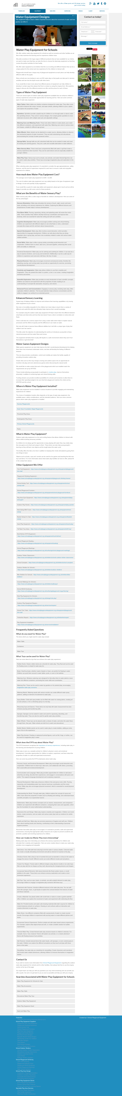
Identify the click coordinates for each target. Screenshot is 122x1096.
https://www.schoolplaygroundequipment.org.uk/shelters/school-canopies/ (51, 562)
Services (102, 11)
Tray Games (21, 1042)
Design (81, 11)
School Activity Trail (23, 1027)
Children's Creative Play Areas (26, 1075)
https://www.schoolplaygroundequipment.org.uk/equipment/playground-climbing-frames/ (44, 478)
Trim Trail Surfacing (23, 1061)
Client (90, 11)
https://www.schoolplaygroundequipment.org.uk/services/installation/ (38, 624)
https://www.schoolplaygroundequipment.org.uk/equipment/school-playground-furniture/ (44, 492)
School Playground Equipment (52, 963)
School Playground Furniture (26, 1029)
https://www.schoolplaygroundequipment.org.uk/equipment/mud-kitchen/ (39, 536)
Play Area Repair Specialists (25, 1090)
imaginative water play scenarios (27, 687)
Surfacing (67, 11)
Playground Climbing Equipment (27, 1025)
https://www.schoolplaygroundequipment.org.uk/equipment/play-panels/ (52, 505)
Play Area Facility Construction (26, 1094)
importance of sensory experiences (49, 745)
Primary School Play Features (26, 1084)
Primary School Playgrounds (25, 424)
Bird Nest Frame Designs (25, 1035)
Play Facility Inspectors (24, 1092)
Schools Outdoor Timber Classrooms (28, 1050)
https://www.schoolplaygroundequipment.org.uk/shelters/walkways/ (38, 584)
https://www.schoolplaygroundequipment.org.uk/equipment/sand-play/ (52, 524)
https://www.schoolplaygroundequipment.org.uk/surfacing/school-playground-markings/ (44, 550)
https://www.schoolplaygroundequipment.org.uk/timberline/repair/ (49, 617)
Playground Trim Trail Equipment (27, 1023)
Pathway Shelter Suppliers (25, 1057)
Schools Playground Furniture (26, 1046)
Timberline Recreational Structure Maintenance (31, 1019)
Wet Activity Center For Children (27, 1038)
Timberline (21, 11)
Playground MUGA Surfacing (26, 1065)
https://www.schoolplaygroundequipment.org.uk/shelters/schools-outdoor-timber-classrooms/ (45, 557)
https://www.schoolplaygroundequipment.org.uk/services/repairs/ (37, 605)
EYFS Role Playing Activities (25, 1078)
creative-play (52, 372)
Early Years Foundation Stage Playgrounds (30, 409)
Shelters (52, 11)
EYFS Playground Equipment (26, 1082)
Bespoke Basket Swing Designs (26, 1036)
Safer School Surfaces (24, 1069)
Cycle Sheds (21, 1056)
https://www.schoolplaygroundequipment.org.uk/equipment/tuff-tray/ (51, 529)
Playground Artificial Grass (25, 1063)
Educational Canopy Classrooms (27, 1052)
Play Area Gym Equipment (25, 1031)
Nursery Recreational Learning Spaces (29, 1086)
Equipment (38, 11)
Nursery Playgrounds (23, 404)
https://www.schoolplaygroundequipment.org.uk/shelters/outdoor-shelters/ (40, 569)
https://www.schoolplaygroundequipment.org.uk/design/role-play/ (37, 598)
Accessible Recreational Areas (26, 1076)
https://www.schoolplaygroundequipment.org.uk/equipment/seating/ (38, 543)
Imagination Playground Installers (27, 1073)
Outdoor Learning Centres (25, 1054)
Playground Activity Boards (25, 1033)
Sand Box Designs (22, 1040)
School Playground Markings (26, 1067)
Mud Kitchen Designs (23, 1044)
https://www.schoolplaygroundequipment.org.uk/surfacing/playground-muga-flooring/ (43, 591)
